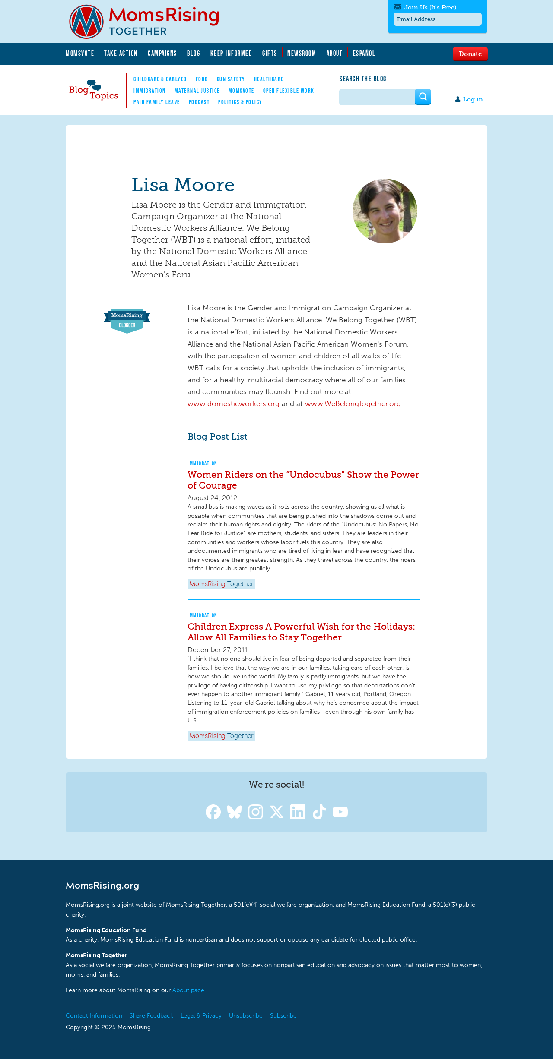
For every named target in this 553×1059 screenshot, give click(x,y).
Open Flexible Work (289, 90)
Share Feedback (151, 1015)
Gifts (269, 53)
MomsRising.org (150, 21)
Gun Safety (231, 79)
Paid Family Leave (156, 101)
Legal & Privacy (201, 1015)
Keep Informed (231, 53)
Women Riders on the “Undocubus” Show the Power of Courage (303, 480)
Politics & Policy (240, 101)
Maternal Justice (197, 90)
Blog (193, 53)
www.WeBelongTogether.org (353, 403)
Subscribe (283, 1015)
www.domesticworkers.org (234, 403)
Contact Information (94, 1015)
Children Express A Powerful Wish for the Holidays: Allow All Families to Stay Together (301, 632)
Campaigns (162, 53)
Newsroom (301, 53)
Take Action (121, 53)
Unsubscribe (246, 1015)
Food (202, 79)
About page (188, 990)
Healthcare (269, 79)
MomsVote (80, 53)
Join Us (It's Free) (430, 7)
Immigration (149, 90)
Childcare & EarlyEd (160, 79)
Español (364, 53)
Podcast (199, 101)
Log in (473, 99)
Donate (470, 53)
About (335, 53)
